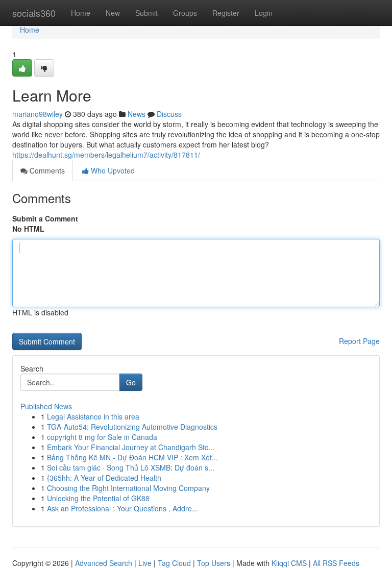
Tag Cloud (174, 563)
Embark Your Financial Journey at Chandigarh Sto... (131, 447)
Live (145, 563)
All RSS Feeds (336, 563)
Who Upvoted (112, 170)
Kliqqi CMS (289, 563)
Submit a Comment (45, 218)
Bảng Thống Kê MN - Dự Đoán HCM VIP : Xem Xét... (132, 457)
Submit (146, 13)
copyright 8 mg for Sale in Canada (102, 437)
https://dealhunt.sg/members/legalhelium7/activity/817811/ (106, 155)
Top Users (213, 563)
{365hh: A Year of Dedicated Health (104, 478)
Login (264, 13)
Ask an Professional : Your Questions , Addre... (122, 508)
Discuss (169, 114)
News (136, 114)
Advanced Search (103, 563)
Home (80, 13)
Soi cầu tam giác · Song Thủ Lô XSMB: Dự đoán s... (130, 467)
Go (131, 382)
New (113, 13)
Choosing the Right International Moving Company (128, 488)
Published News (46, 406)
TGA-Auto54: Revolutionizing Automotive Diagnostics (132, 427)
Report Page (359, 341)
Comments (46, 170)
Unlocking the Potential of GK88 (98, 498)
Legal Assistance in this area (93, 416)
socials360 (34, 12)
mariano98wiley (37, 114)
